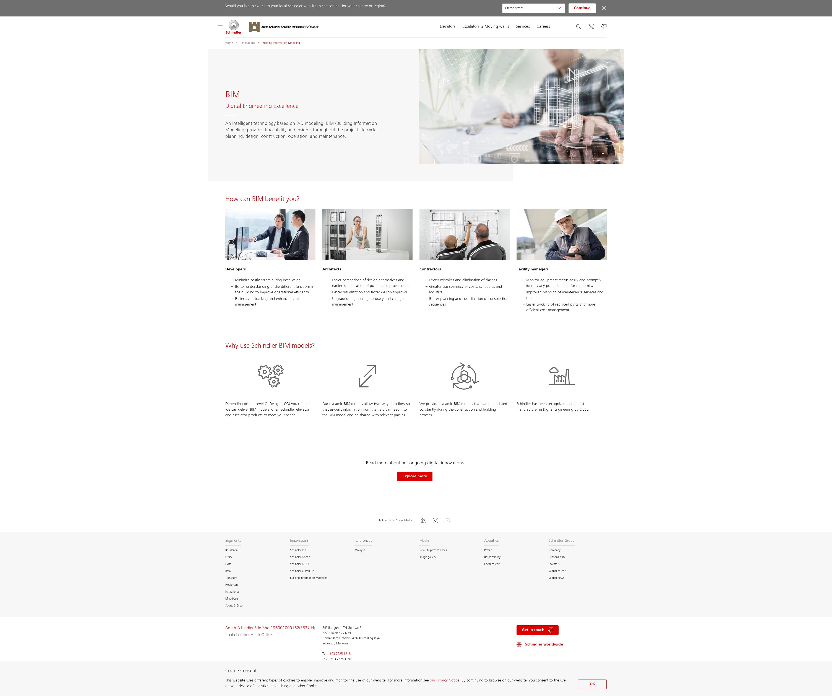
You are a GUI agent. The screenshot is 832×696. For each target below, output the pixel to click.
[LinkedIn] (423, 520)
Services (523, 27)
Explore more (415, 476)
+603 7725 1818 (339, 654)
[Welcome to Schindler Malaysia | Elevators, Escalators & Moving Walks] (234, 27)
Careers (543, 27)
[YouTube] (447, 520)
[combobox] (533, 8)
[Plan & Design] (591, 27)
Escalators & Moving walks (485, 27)
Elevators (447, 27)
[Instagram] (435, 520)
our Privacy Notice (444, 681)
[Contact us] (604, 27)
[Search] (579, 27)
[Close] (604, 8)
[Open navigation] (220, 27)
